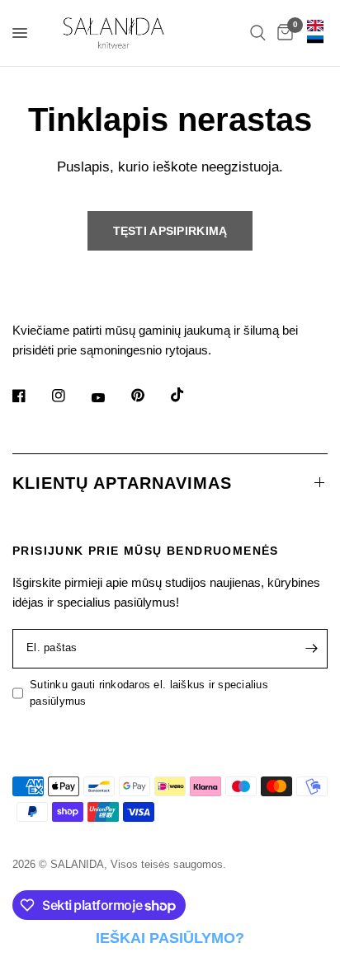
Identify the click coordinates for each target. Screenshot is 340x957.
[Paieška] (258, 33)
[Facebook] (30, 396)
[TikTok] (189, 395)
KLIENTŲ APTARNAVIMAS (122, 483)
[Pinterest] (149, 396)
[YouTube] (110, 398)
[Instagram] (70, 396)
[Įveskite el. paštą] (311, 648)
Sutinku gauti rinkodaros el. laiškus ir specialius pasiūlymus (149, 693)
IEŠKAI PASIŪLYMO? (170, 938)
